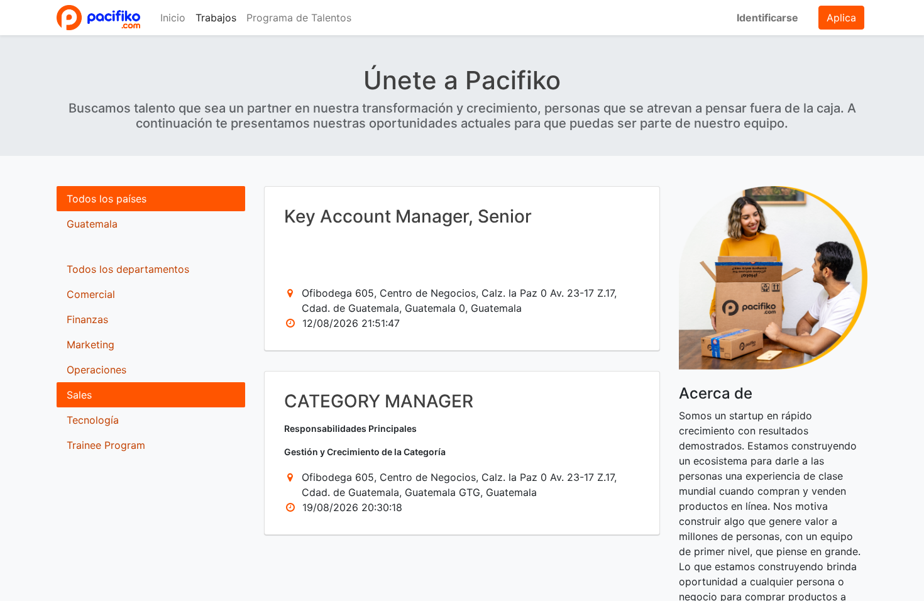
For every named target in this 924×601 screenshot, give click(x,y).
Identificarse (767, 17)
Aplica (841, 17)
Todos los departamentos (128, 269)
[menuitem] (172, 17)
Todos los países (106, 198)
